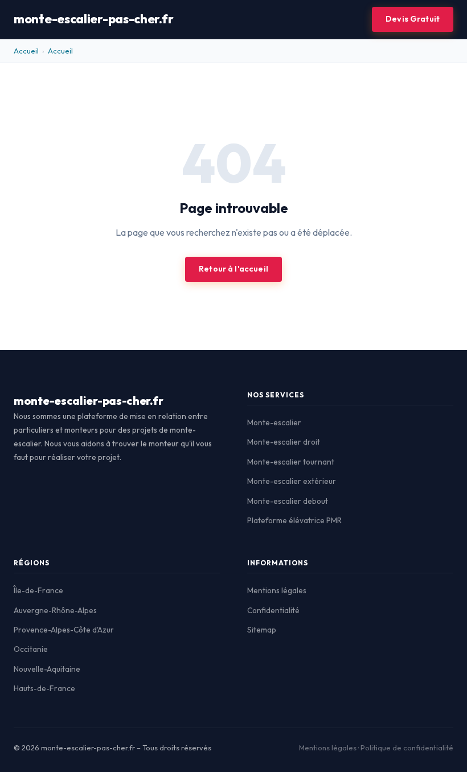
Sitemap (261, 630)
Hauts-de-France (44, 688)
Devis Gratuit (413, 19)
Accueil (26, 50)
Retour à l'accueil (233, 269)
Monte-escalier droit (283, 442)
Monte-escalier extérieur (291, 481)
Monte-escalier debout (287, 501)
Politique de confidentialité (407, 747)
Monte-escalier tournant (290, 462)
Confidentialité (273, 610)
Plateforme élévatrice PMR (294, 520)
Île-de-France (38, 590)
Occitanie (31, 649)
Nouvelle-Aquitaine (47, 669)
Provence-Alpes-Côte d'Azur (64, 630)
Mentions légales (276, 590)
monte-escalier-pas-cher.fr (93, 19)
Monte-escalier (274, 422)
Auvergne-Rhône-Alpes (55, 610)
